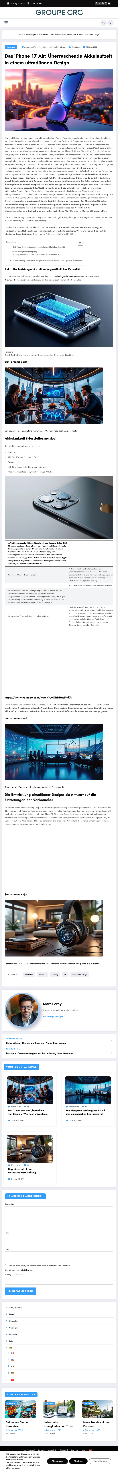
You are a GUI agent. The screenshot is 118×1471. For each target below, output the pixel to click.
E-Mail (7, 1249)
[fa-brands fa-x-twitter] (99, 3)
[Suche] (103, 22)
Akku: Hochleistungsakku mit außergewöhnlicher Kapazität (41, 247)
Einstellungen (100, 1461)
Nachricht (13, 1334)
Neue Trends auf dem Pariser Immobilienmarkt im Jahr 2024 (96, 1424)
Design (14, 355)
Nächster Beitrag (13, 1049)
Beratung (12, 1314)
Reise (11, 1341)
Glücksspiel (13, 1327)
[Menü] (6, 22)
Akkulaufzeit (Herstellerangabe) (24, 251)
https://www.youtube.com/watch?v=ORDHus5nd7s (37, 254)
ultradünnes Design (59, 47)
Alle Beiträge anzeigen (53, 1017)
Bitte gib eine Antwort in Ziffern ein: (19, 1270)
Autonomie (28, 47)
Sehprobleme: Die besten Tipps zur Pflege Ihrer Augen (36, 1043)
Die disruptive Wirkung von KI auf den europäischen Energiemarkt (34, 787)
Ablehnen (78, 1461)
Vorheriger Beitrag (14, 1038)
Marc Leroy (76, 47)
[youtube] (109, 3)
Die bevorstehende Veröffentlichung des (69, 704)
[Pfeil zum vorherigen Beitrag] (111, 1041)
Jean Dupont (10, 1433)
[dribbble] (102, 3)
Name (7, 1232)
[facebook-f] (96, 3)
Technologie (11, 47)
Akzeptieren (57, 1461)
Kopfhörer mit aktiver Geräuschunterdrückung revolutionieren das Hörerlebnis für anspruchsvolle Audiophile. (53, 963)
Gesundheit (13, 1321)
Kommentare (9, 1204)
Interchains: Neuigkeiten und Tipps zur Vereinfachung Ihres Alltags (58, 1424)
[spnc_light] (110, 23)
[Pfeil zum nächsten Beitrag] (111, 1053)
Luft (50, 47)
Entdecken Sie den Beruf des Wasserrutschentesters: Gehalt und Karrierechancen (20, 1424)
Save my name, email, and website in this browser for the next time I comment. (40, 1265)
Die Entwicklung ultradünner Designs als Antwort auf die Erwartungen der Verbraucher (47, 260)
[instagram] (105, 3)
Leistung (44, 47)
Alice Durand (49, 1433)
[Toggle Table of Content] (78, 243)
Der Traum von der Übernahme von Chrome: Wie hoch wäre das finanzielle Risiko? (42, 430)
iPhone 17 (36, 47)
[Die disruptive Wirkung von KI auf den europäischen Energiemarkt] (54, 752)
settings (15, 1468)
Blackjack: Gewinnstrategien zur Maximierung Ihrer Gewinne (39, 1053)
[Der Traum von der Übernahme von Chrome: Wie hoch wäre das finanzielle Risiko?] (54, 395)
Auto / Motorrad (15, 1307)
